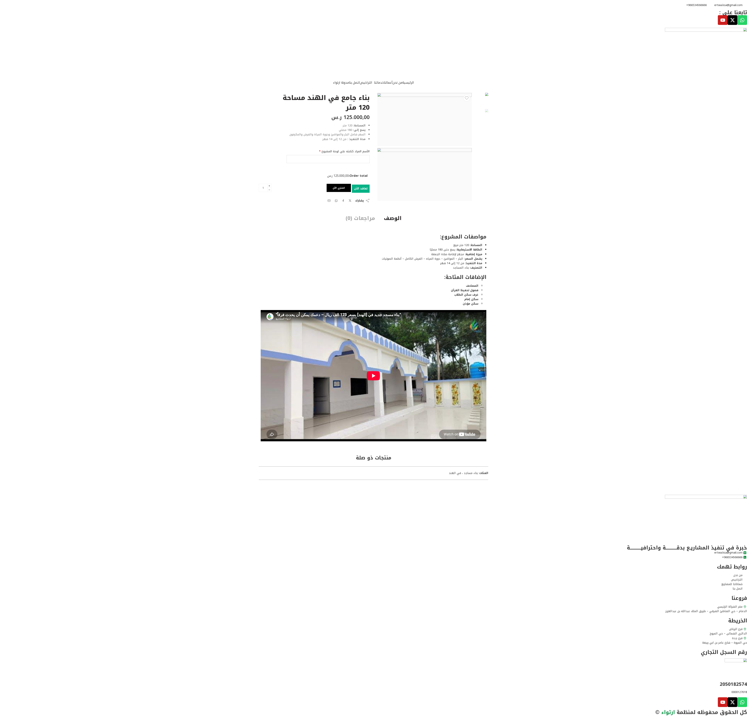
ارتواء (668, 712)
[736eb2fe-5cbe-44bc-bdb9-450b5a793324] (424, 174)
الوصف (393, 218)
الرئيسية (408, 82)
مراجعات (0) (360, 218)
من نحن (397, 82)
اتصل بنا (354, 82)
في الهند (455, 473)
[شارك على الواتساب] (336, 200)
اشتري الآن (339, 188)
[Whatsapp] (742, 20)
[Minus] (269, 190)
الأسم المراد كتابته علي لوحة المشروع (344, 151)
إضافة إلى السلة (361, 189)
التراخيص (366, 82)
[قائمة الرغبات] (467, 98)
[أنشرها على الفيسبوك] (343, 200)
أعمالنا (388, 82)
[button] (378, 82)
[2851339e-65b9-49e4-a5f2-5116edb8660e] (481, 99)
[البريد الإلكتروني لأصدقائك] (329, 200)
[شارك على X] (350, 200)
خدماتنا (379, 82)
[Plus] (269, 186)
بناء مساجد (471, 473)
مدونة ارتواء (341, 82)
